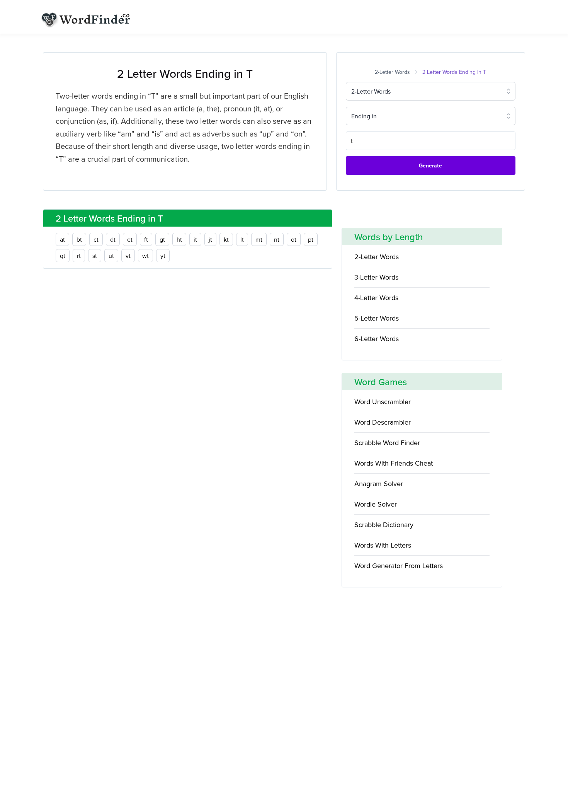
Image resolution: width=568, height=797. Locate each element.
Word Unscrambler (382, 401)
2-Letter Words (392, 72)
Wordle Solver (375, 504)
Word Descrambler (382, 422)
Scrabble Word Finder (387, 442)
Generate (430, 165)
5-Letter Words (376, 318)
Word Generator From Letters (398, 565)
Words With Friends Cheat (393, 463)
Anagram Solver (378, 483)
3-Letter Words (376, 277)
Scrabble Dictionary (383, 524)
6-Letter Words (376, 338)
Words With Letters (382, 545)
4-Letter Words (376, 297)
